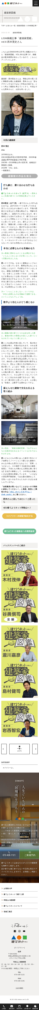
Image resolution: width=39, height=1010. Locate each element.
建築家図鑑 (17, 32)
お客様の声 (8, 888)
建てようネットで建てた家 (14, 894)
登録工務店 (8, 911)
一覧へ (19, 750)
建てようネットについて (13, 906)
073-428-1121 (19, 974)
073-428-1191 (19, 981)
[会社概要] (19, 988)
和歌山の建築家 (9, 900)
